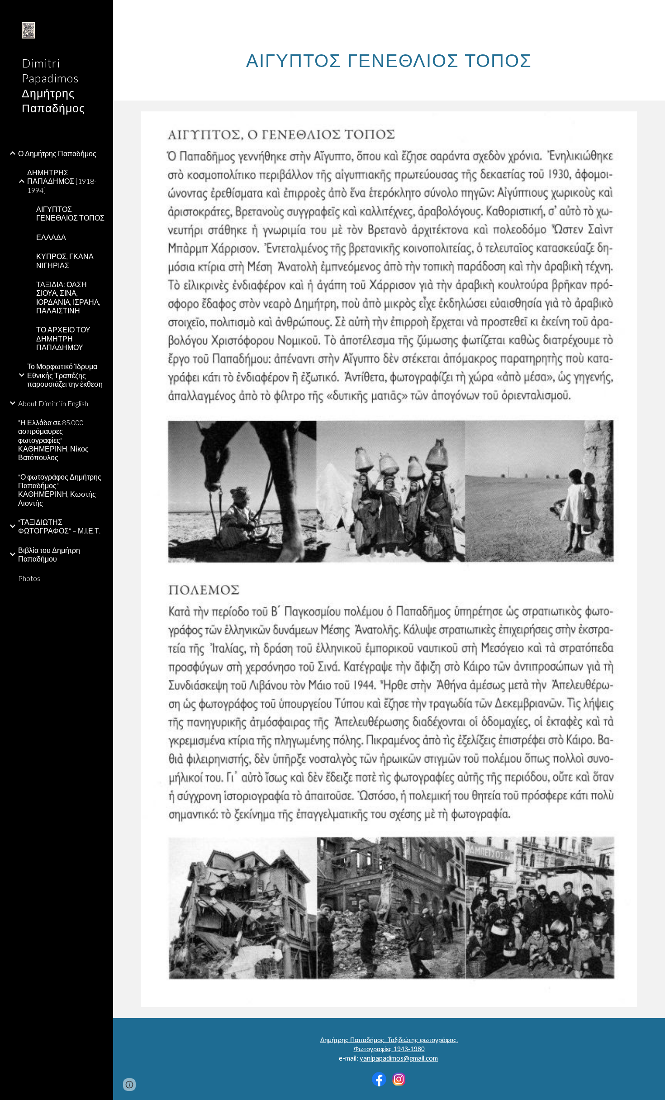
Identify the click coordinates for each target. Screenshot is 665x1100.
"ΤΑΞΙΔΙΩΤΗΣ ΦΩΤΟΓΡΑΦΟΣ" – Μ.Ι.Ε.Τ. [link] (59, 526)
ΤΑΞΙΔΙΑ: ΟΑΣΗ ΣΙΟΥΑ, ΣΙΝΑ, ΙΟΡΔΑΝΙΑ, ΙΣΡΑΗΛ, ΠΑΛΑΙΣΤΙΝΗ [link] (68, 297)
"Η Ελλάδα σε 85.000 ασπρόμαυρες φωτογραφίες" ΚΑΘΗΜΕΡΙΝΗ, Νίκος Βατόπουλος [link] (53, 439)
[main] (389, 56)
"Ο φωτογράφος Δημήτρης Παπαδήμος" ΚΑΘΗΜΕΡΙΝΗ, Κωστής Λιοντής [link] (59, 489)
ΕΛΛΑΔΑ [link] (51, 237)
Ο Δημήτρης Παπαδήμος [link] (57, 153)
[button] (654, 13)
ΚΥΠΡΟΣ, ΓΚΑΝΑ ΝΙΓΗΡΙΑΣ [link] (65, 260)
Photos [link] (29, 578)
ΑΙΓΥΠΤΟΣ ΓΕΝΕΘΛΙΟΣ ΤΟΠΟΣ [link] (70, 213)
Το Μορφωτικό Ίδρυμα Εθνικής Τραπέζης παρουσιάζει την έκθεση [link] (65, 375)
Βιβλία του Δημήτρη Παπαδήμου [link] (49, 554)
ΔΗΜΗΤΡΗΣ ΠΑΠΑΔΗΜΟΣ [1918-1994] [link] (61, 181)
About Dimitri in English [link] (53, 403)
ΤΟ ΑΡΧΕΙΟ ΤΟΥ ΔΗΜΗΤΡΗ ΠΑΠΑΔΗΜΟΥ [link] (63, 338)
